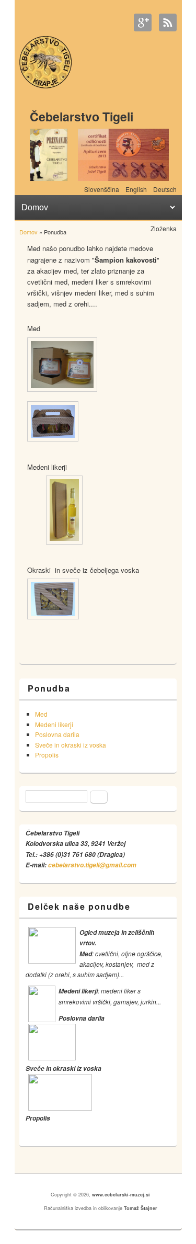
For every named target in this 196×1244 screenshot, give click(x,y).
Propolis (47, 754)
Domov (28, 232)
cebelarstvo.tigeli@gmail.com (92, 865)
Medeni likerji (54, 724)
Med (41, 713)
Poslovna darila (57, 734)
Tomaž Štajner (140, 1208)
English (136, 189)
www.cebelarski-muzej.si (121, 1194)
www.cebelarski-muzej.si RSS (168, 22)
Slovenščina (101, 189)
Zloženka (164, 228)
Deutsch (165, 189)
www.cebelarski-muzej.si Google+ (143, 22)
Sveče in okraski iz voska (70, 744)
